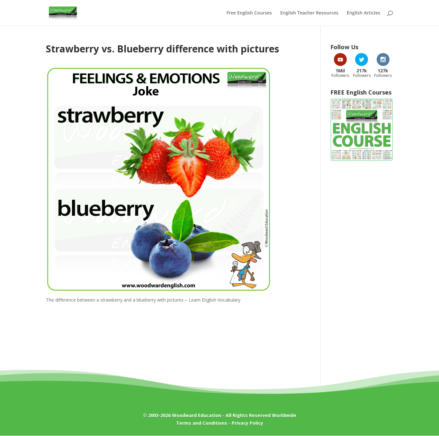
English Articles (363, 13)
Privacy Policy (247, 423)
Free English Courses (249, 13)
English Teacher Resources (309, 13)
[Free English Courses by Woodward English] (361, 159)
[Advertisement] (361, 269)
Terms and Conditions (201, 423)
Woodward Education (196, 415)
